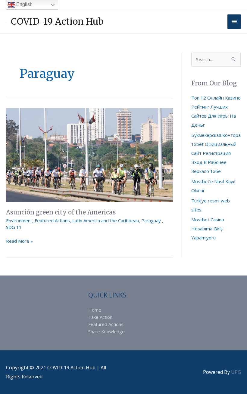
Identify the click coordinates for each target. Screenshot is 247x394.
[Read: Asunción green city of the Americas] (89, 155)
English (24, 4)
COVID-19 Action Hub (57, 21)
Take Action (100, 317)
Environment (19, 220)
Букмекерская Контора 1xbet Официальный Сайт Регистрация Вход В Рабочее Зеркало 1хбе (216, 153)
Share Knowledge (106, 331)
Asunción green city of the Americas (61, 212)
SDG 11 (14, 227)
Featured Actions (52, 220)
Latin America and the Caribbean (105, 220)
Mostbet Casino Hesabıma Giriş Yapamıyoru (207, 229)
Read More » (19, 240)
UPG (236, 372)
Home (94, 310)
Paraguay (151, 220)
